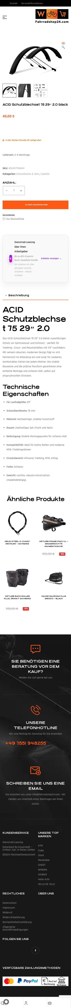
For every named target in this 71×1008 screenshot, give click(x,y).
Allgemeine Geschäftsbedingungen (15, 928)
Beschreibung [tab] (18, 295)
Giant (41, 855)
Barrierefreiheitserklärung (17, 922)
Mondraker (44, 860)
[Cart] (49, 1003)
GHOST (41, 865)
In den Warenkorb (36, 205)
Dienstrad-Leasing (13, 842)
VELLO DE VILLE (46, 884)
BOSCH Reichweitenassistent (19, 854)
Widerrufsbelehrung (14, 917)
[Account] (26, 1003)
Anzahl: (9, 182)
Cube (41, 850)
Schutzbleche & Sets (27, 174)
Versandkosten (9, 215)
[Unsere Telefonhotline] (35, 710)
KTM (40, 846)
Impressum (9, 908)
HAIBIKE (42, 874)
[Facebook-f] (35, 950)
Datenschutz (10, 903)
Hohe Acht (43, 879)
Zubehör (45, 174)
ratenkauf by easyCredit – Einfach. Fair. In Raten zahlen (19, 848)
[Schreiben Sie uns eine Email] (35, 771)
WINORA (42, 870)
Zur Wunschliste (15, 219)
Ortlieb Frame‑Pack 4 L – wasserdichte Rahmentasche (53, 543)
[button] (63, 46)
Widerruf (7, 912)
